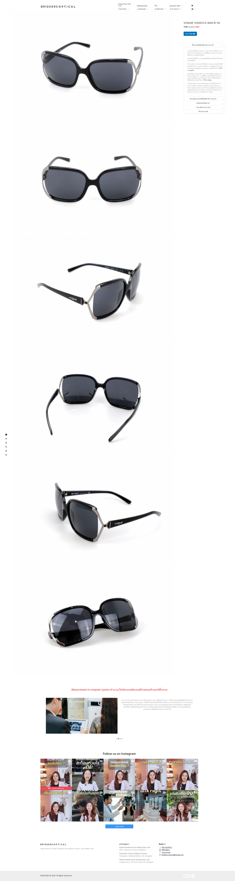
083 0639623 (167, 847)
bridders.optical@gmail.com (173, 855)
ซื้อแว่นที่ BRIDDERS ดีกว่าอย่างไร (203, 45)
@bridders (166, 850)
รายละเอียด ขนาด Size (203, 107)
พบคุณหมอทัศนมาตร (203, 103)
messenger (166, 852)
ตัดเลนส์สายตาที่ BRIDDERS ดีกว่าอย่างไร (203, 99)
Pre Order (189, 34)
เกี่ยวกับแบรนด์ (203, 111)
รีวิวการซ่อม (208, 80)
